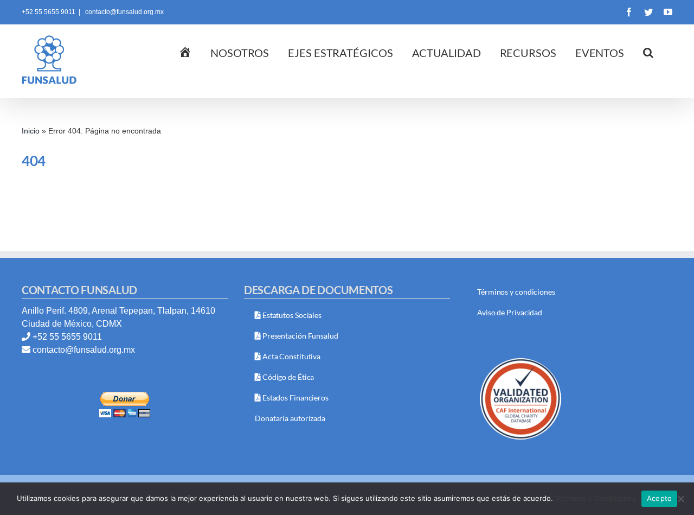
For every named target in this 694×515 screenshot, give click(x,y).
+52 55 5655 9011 (67, 336)
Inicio (31, 130)
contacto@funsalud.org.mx (123, 12)
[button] (648, 51)
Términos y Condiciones (595, 498)
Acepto (659, 498)
